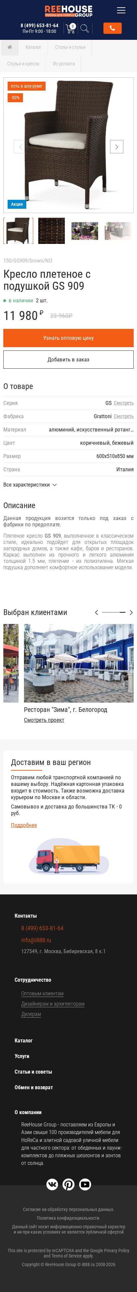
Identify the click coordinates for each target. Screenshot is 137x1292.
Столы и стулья (70, 47)
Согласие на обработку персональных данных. (68, 1209)
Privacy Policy (116, 1250)
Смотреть (124, 403)
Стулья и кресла (23, 64)
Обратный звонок (112, 28)
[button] (116, 146)
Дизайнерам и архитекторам (52, 1004)
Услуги (22, 1056)
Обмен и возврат (34, 1087)
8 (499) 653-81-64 (40, 28)
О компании (28, 1112)
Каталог (34, 47)
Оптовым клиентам (42, 993)
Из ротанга (64, 64)
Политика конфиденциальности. (68, 1218)
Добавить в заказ (68, 359)
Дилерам (31, 1014)
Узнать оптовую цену (68, 338)
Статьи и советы (33, 1072)
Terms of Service (67, 1255)
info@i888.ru (36, 940)
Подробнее (24, 825)
